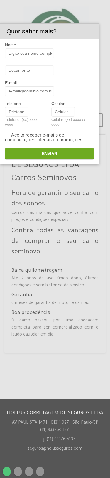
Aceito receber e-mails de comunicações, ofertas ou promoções (43, 137)
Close (94, 31)
